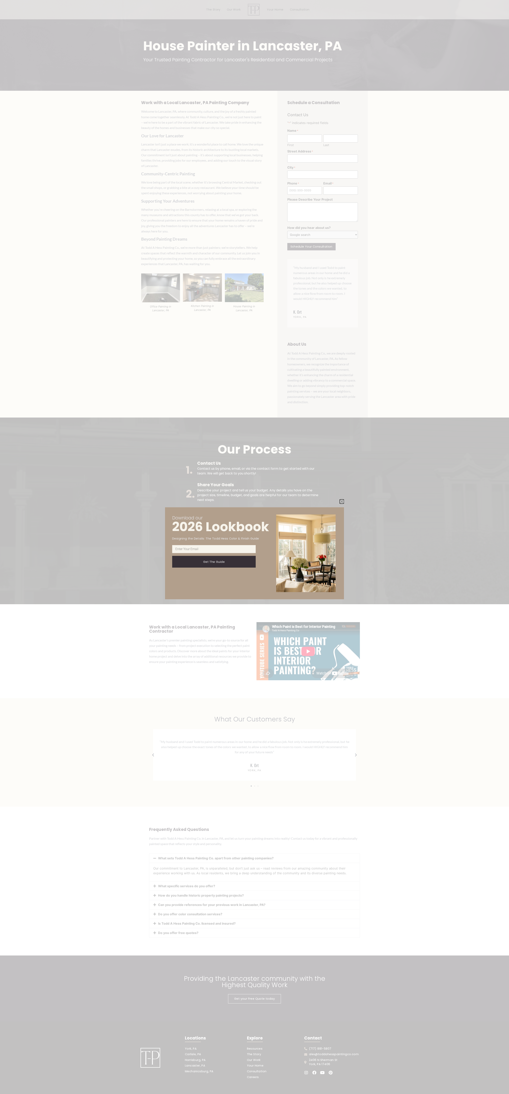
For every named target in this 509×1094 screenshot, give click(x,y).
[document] (254, 547)
